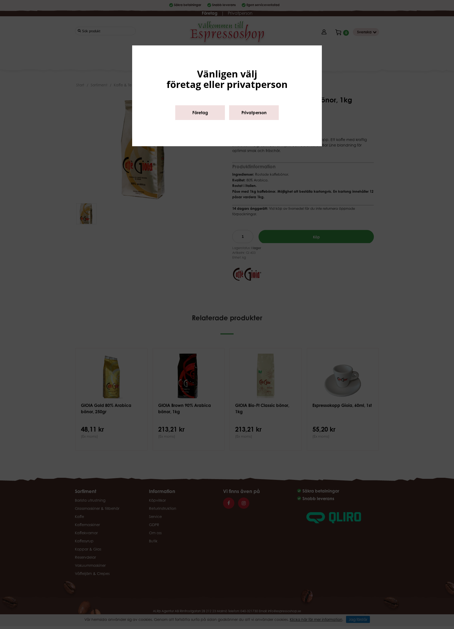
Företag (200, 112)
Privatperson (254, 112)
